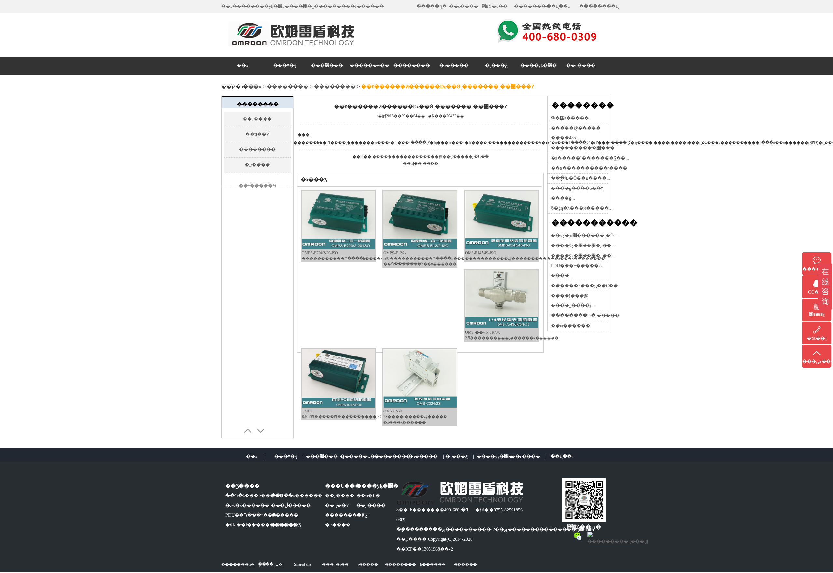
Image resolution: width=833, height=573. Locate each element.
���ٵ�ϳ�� (335, 564)
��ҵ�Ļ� (368, 495)
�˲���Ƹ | (459, 456)
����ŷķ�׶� (538, 65)
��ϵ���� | (528, 456)
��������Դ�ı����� (585, 315)
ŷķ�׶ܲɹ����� (570, 118)
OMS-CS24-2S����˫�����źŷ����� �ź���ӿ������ (415, 417)
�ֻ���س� (270, 564)
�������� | (395, 456)
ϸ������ (432, 564)
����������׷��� (583, 148)
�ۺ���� (257, 164)
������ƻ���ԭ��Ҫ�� (584, 285)
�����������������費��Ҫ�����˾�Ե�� (430, 156)
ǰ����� (368, 564)
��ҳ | (255, 456)
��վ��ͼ (558, 6)
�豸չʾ (362, 515)
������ (284, 515)
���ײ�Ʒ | (289, 456)
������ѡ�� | (363, 456)
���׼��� (327, 65)
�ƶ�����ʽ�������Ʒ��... (590, 158)
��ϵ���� (463, 6)
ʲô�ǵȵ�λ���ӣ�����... (582, 208)
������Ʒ (286, 525)
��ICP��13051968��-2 (424, 549)
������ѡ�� (369, 65)
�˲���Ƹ (496, 65)
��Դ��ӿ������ (296, 495)
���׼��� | (325, 456)
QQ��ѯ (817, 292)
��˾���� (257, 119)
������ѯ (816, 269)
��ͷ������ (570, 325)
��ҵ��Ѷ (257, 134)
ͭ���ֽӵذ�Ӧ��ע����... (580, 178)
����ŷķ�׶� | (498, 456)
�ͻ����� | (426, 456)
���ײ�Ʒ (284, 65)
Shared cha (302, 564)
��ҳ (242, 65)
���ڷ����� (291, 505)
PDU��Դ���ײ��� (251, 515)
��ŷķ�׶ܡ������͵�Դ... (584, 235)
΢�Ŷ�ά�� (495, 6)
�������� (532, 6)
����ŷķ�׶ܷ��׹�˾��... (583, 245)
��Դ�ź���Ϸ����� (254, 495)
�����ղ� (431, 6)
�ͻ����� (454, 65)
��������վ (599, 6)
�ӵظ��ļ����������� (261, 525)
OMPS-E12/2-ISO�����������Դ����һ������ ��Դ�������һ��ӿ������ (430, 258)
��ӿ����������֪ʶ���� (589, 168)
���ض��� (816, 361)
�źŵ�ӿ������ (247, 505)
